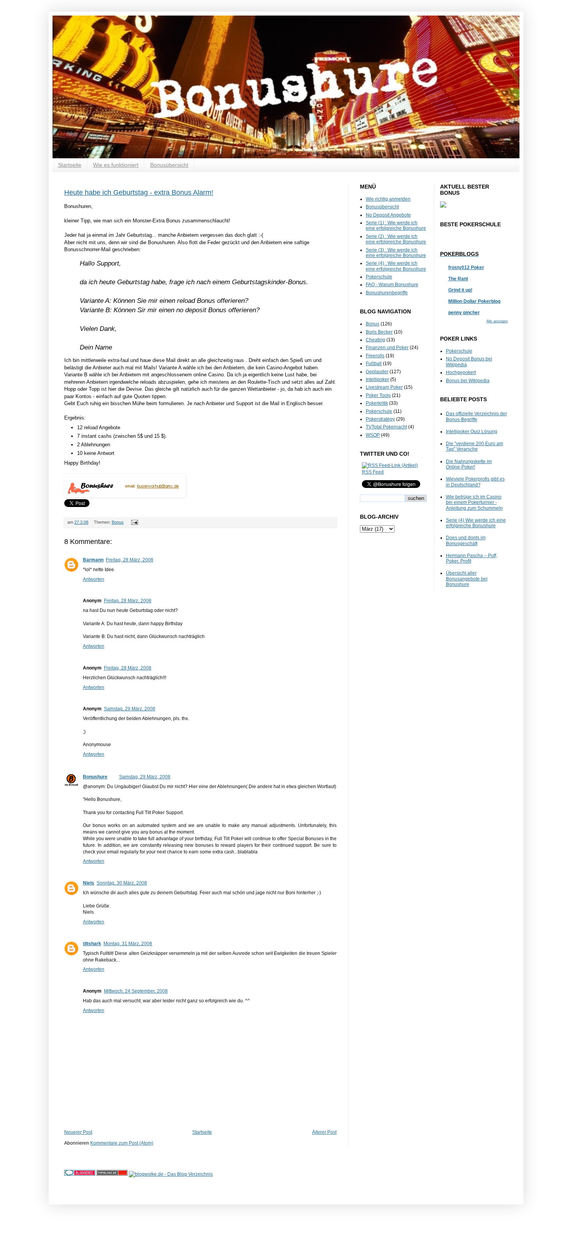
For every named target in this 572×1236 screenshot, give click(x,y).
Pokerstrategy (380, 419)
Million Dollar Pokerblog (474, 301)
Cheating (375, 340)
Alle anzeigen (497, 321)
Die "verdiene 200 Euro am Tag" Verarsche (474, 446)
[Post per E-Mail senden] (133, 522)
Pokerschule (379, 277)
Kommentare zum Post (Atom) (121, 1143)
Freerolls (375, 355)
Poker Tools (378, 395)
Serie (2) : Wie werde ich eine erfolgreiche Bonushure (396, 239)
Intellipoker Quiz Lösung (471, 431)
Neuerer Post (78, 1132)
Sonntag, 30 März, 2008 (122, 883)
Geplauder (377, 371)
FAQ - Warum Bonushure (392, 284)
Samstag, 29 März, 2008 (129, 709)
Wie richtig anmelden (388, 199)
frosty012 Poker (466, 267)
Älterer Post (324, 1132)
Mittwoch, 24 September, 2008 (136, 991)
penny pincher (464, 312)
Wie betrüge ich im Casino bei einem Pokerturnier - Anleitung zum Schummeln (474, 502)
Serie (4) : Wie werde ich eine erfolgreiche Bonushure (396, 265)
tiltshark (92, 943)
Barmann (93, 560)
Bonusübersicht (169, 165)
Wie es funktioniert (116, 165)
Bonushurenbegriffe (387, 292)
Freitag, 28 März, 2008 (129, 560)
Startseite (69, 165)
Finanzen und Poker (387, 347)
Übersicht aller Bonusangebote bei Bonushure (467, 578)
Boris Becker (379, 332)
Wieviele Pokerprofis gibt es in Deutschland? (475, 481)
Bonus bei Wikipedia (468, 380)
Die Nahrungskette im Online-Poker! (469, 464)
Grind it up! (460, 290)
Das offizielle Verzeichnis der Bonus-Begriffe (476, 416)
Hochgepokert (461, 372)
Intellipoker (377, 379)
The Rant (458, 278)
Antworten (93, 579)
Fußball (374, 363)
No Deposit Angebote (388, 215)
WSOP (373, 435)
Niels (88, 883)
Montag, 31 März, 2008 (128, 943)
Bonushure (95, 777)
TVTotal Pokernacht (386, 427)
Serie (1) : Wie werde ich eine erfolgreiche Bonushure (396, 225)
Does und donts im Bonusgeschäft (466, 540)
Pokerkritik (377, 403)
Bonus (118, 522)
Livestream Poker (384, 387)
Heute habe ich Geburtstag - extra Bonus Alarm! (138, 192)
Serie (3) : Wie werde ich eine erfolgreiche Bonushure (396, 252)
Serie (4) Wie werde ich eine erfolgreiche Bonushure (476, 522)
